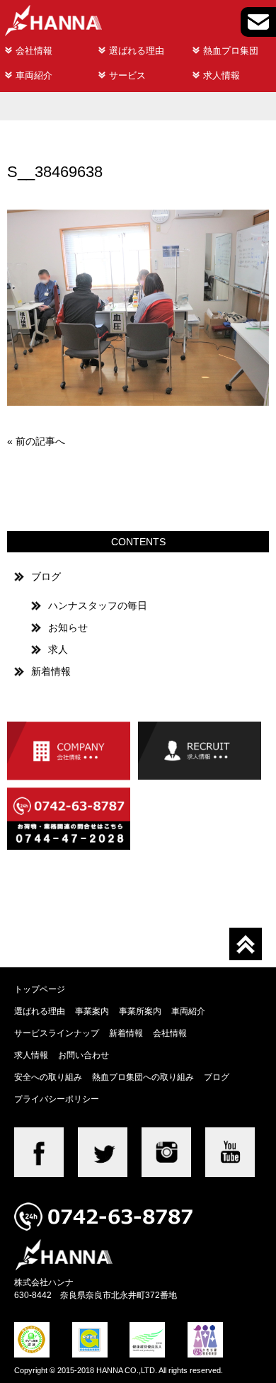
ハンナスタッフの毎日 (97, 605)
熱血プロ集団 (230, 50)
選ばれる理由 (136, 50)
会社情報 (34, 50)
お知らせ (68, 627)
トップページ (39, 989)
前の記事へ (40, 441)
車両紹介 (34, 75)
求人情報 (221, 75)
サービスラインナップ (56, 1032)
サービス (127, 75)
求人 (58, 649)
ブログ (46, 576)
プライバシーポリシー (56, 1098)
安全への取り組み (48, 1076)
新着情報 (51, 671)
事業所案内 (140, 1010)
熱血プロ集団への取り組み (143, 1076)
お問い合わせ (83, 1054)
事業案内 (92, 1010)
